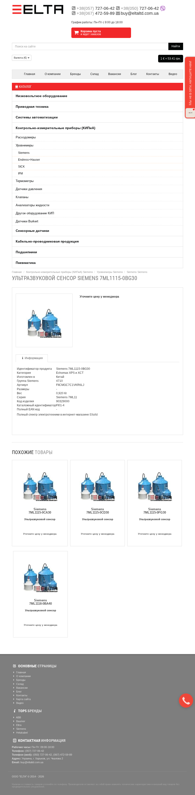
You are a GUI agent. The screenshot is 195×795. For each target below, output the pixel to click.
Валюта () (21, 57)
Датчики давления (29, 189)
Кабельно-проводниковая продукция (47, 241)
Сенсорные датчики (32, 231)
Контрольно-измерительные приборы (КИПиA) (55, 128)
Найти (175, 46)
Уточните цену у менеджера (40, 534)
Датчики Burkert (27, 221)
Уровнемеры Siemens (110, 272)
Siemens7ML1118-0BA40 (40, 602)
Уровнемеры (24, 145)
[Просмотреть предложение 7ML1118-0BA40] (40, 574)
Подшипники (26, 252)
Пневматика (26, 263)
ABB (18, 717)
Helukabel (21, 732)
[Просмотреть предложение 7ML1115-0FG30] (154, 483)
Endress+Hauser (29, 159)
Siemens (23, 152)
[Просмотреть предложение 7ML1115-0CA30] (40, 483)
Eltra (18, 725)
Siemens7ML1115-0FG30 (154, 510)
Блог (134, 74)
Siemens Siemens (137, 272)
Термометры (25, 181)
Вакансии (114, 74)
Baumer (20, 721)
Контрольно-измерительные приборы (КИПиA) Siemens (59, 272)
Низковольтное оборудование (41, 96)
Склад (94, 74)
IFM (20, 173)
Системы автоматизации (37, 117)
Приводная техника (32, 106)
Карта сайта (23, 699)
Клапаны (22, 197)
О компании (53, 74)
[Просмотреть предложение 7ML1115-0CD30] (97, 483)
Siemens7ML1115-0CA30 (40, 510)
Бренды (75, 74)
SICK (21, 166)
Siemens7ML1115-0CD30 (97, 510)
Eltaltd (94, 414)
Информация (34, 358)
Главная (29, 74)
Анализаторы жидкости (32, 205)
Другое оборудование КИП (35, 213)
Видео (173, 74)
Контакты (152, 74)
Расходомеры (26, 137)
